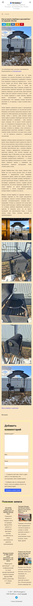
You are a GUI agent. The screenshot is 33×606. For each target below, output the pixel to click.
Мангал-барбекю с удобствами (10, 408)
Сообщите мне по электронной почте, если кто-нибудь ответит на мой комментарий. (15, 484)
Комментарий (9, 434)
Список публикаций (16, 601)
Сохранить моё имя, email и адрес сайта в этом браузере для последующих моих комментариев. (16, 476)
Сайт (6, 468)
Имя (6, 454)
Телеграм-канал (17, 71)
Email (6, 461)
